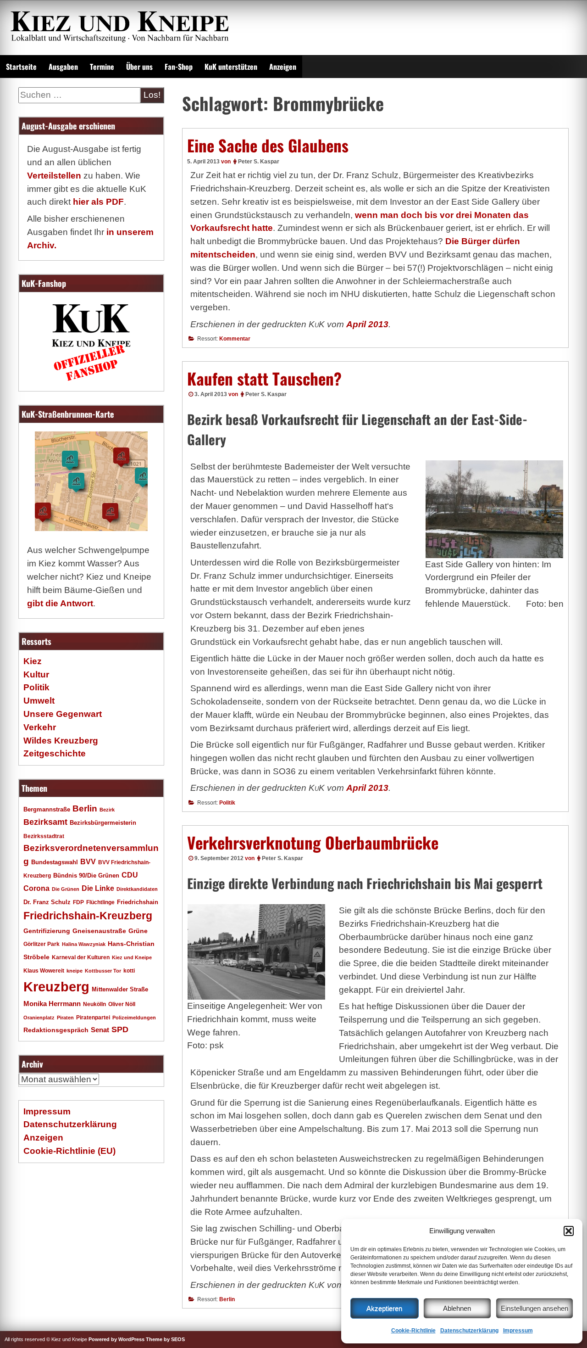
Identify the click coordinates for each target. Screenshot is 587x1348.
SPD (119, 1029)
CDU (130, 875)
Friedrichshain (137, 902)
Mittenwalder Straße (120, 989)
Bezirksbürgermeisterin (103, 823)
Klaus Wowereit (43, 971)
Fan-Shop (179, 66)
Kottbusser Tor (103, 970)
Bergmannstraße (46, 809)
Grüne (138, 930)
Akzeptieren (384, 1308)
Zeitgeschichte (54, 753)
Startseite (21, 66)
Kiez (32, 661)
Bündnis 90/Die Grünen (86, 876)
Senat (100, 1030)
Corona (36, 888)
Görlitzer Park (41, 944)
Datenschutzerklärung (469, 1330)
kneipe (74, 970)
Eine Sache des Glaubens (268, 145)
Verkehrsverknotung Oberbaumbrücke (312, 842)
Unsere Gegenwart (62, 714)
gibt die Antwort (60, 603)
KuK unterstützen (231, 66)
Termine (102, 66)
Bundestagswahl (54, 862)
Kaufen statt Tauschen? (264, 378)
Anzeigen (282, 66)
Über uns (139, 66)
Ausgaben (63, 66)
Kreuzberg (56, 986)
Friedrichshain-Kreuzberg (87, 916)
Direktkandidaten (137, 889)
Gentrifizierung (46, 930)
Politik (227, 803)
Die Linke (98, 888)
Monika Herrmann (52, 1003)
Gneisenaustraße (99, 930)
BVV (88, 861)
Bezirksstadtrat (43, 836)
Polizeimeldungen (134, 1017)
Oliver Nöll (121, 1004)
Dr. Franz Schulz (47, 902)
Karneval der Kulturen (81, 957)
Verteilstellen (54, 175)
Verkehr (39, 727)
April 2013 (367, 324)
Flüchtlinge (100, 902)
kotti (129, 970)
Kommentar (234, 339)
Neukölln (94, 1004)
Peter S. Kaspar (258, 161)
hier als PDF (98, 202)
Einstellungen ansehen (534, 1308)
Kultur (36, 674)
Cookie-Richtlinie (413, 1330)
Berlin (227, 1299)
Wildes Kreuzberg (60, 740)
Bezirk (107, 809)
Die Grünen (65, 889)
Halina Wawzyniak (83, 944)
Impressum (518, 1330)
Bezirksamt (45, 822)
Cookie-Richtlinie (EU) (69, 1151)
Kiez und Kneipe (132, 957)
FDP (78, 902)
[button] (568, 1231)
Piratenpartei (93, 1017)
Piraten (65, 1017)
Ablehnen (457, 1308)
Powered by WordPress (116, 1339)
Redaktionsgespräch (56, 1030)
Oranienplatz (39, 1017)
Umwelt (39, 700)
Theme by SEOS (165, 1339)
